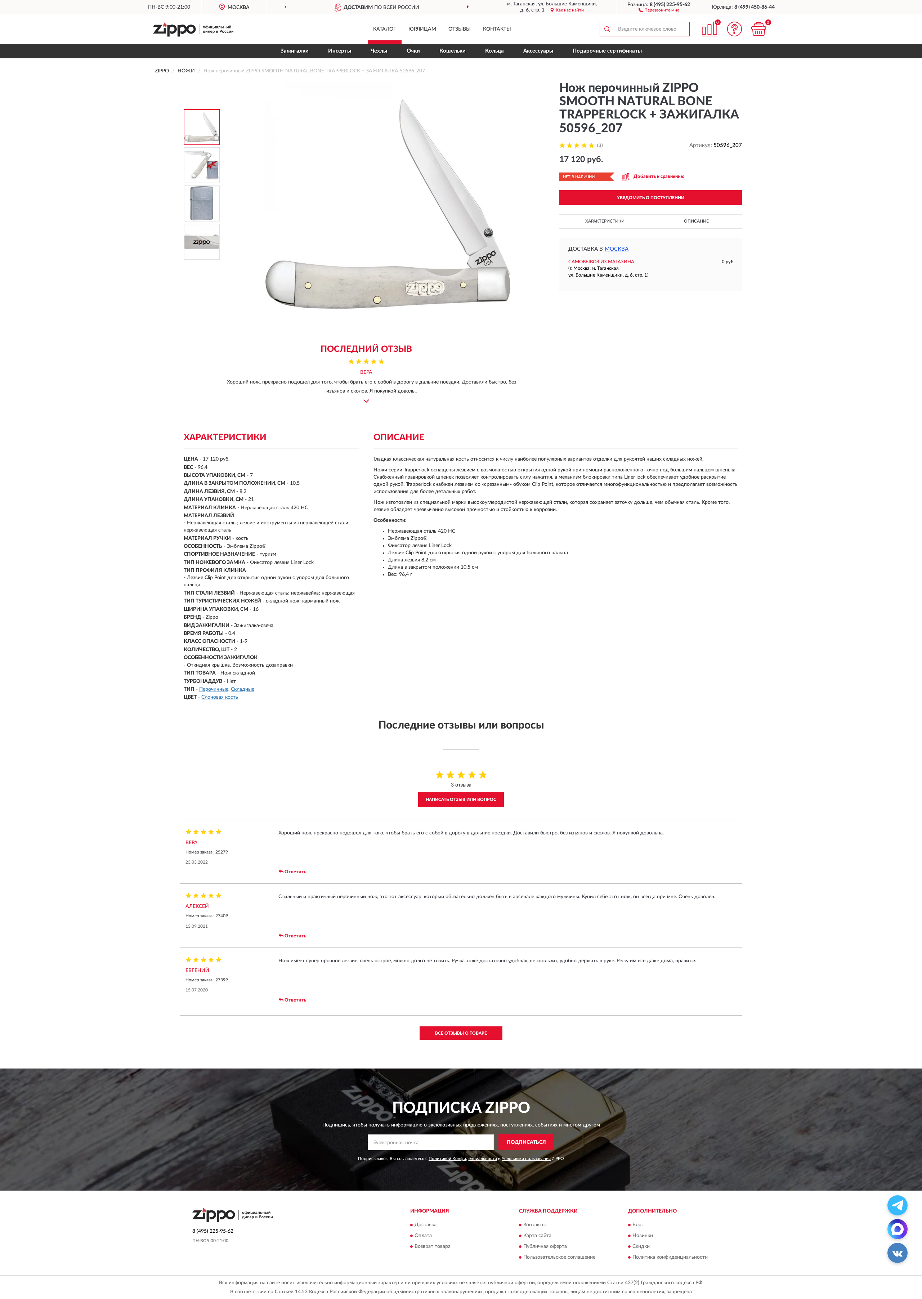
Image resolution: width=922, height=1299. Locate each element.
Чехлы (379, 51)
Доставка (426, 1225)
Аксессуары (538, 51)
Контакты (497, 29)
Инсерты (339, 51)
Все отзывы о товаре (461, 1033)
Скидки (641, 1246)
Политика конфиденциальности (670, 1257)
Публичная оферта (545, 1246)
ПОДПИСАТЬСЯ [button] (526, 1142)
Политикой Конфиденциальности (463, 1158)
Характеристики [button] (605, 221)
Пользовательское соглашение (559, 1257)
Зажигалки (295, 51)
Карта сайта (537, 1235)
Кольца (494, 51)
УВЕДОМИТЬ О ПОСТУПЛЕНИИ (650, 198)
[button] (659, 10)
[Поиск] (607, 29)
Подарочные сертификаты (607, 51)
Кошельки (452, 51)
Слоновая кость (219, 697)
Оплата (423, 1235)
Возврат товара (433, 1246)
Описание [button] (696, 221)
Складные (242, 689)
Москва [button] (616, 249)
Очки (413, 51)
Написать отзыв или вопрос (461, 799)
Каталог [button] (384, 29)
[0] (759, 29)
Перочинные (213, 689)
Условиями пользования (526, 1158)
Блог (638, 1225)
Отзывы (459, 29)
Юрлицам (422, 29)
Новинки (642, 1235)
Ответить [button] (295, 872)
